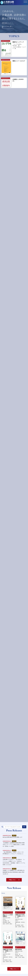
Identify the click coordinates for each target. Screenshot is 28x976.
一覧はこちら (12, 879)
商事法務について (7, 23)
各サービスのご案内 (7, 27)
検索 (24, 826)
